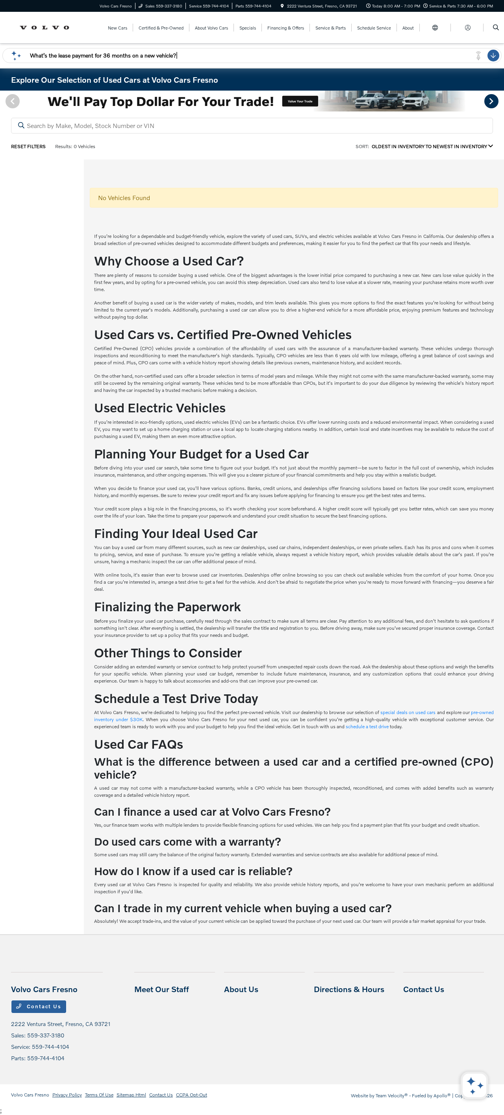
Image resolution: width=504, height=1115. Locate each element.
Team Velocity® (392, 1095)
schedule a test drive (367, 726)
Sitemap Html (131, 1095)
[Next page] (492, 101)
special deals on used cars (407, 712)
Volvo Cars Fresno (30, 1095)
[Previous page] (12, 101)
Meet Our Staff (161, 989)
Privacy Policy (67, 1095)
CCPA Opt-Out (191, 1095)
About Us (241, 989)
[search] (496, 27)
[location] (282, 6)
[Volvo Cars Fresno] (46, 26)
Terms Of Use (99, 1095)
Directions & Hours (349, 989)
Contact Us (43, 1006)
